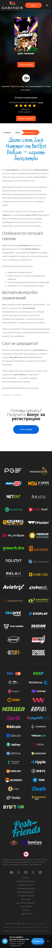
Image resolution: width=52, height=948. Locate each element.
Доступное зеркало (26, 902)
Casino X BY (39, 177)
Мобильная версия (26, 888)
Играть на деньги (26, 118)
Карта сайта (27, 913)
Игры (18, 132)
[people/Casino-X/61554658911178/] (25, 872)
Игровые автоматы (26, 881)
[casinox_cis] (18, 872)
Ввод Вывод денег (26, 892)
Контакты (26, 899)
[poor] (20, 105)
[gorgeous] (34, 105)
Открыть (37, 941)
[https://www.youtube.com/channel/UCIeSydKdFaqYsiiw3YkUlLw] (11, 872)
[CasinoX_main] (33, 872)
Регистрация (26, 429)
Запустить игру (26, 64)
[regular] (25, 105)
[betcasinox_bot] (40, 872)
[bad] (16, 105)
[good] (29, 105)
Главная (7, 132)
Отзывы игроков (26, 895)
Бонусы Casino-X (26, 884)
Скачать (26, 910)
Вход (33, 5)
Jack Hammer (30, 132)
